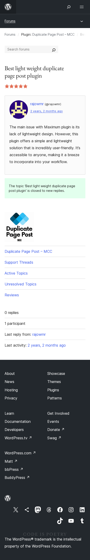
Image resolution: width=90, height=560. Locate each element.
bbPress (14, 469)
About (10, 373)
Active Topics (16, 273)
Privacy (11, 398)
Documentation (18, 421)
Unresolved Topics (20, 284)
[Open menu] (82, 7)
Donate (56, 429)
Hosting (11, 390)
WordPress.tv (18, 438)
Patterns (54, 398)
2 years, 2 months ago (46, 111)
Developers (14, 429)
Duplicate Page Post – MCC (53, 34)
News (9, 381)
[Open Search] (68, 7)
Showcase (56, 373)
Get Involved (58, 413)
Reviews (12, 295)
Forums (10, 21)
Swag (54, 438)
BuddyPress (17, 477)
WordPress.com (20, 453)
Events (53, 421)
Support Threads (19, 262)
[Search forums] (53, 49)
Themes (54, 381)
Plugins (53, 390)
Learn (9, 413)
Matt (11, 461)
